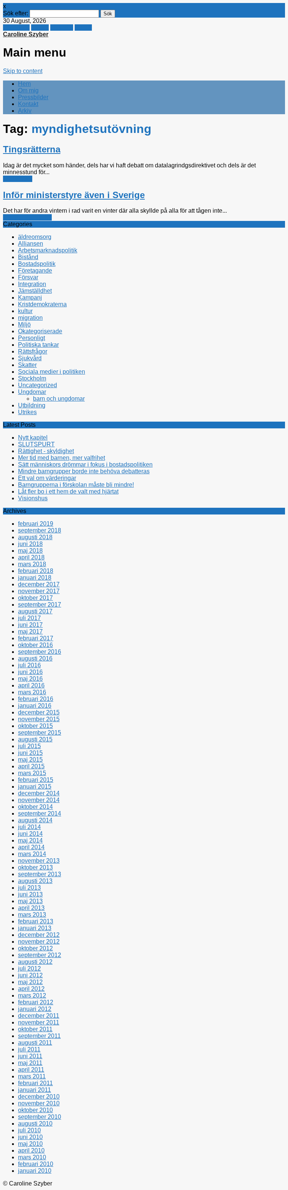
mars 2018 (32, 564)
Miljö (24, 324)
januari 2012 (34, 1009)
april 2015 (31, 766)
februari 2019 (35, 523)
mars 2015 (32, 773)
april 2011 (31, 1069)
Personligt (31, 338)
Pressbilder (33, 97)
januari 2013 (34, 928)
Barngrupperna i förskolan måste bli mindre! (76, 485)
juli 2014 (29, 827)
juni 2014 (30, 834)
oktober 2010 (35, 1110)
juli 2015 (29, 746)
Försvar (28, 277)
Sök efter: (15, 13)
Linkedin (61, 27)
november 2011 (38, 1022)
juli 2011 (29, 1049)
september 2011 (39, 1036)
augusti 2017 (35, 611)
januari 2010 (34, 1171)
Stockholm (32, 378)
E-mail (83, 27)
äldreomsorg (34, 237)
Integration (32, 284)
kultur (25, 311)
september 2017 (39, 604)
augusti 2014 (35, 820)
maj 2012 (30, 982)
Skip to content (22, 71)
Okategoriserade (40, 331)
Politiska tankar (38, 344)
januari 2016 (34, 705)
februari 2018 (35, 571)
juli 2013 (29, 887)
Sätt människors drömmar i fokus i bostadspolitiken (85, 464)
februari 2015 (35, 780)
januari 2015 (34, 786)
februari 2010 (35, 1164)
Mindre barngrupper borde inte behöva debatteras (84, 471)
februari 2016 (35, 699)
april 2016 (31, 685)
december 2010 (39, 1096)
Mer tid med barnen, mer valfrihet (61, 458)
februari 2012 (35, 1002)
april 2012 (31, 989)
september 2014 (39, 813)
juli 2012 (29, 968)
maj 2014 (30, 840)
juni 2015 (30, 753)
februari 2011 (35, 1083)
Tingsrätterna (31, 149)
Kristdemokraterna (27, 217)
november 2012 (39, 941)
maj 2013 (30, 901)
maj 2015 (30, 759)
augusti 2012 (35, 962)
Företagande (35, 270)
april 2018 (31, 557)
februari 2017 (35, 638)
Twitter (40, 27)
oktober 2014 (35, 807)
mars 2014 (32, 854)
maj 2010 (30, 1144)
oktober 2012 (35, 948)
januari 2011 (34, 1090)
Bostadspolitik (37, 264)
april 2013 (31, 908)
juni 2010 (30, 1137)
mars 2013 (32, 914)
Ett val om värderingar (47, 478)
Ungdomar (32, 392)
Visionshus (33, 498)
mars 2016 (32, 692)
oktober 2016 (35, 645)
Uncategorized (37, 385)
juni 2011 (30, 1056)
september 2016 (39, 652)
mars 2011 (32, 1076)
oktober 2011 (35, 1029)
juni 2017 (30, 625)
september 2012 (39, 955)
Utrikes (27, 412)
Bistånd (28, 257)
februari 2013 (35, 921)
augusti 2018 (35, 537)
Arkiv (25, 110)
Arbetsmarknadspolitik (47, 250)
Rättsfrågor (17, 179)
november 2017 (39, 591)
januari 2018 (34, 577)
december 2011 (38, 1016)
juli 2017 (29, 618)
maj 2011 (30, 1063)
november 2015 (39, 719)
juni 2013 (30, 894)
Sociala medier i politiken (51, 371)
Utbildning (31, 405)
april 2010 (31, 1150)
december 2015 (39, 712)
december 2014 (39, 793)
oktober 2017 (35, 598)
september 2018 (39, 530)
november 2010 (39, 1103)
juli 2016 (29, 665)
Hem (24, 84)
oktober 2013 (35, 867)
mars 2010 (32, 1157)
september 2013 (39, 874)
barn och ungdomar (59, 398)
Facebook (16, 27)
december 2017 (39, 584)
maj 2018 (30, 550)
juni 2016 (30, 672)
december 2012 (39, 935)
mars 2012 (32, 995)
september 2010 (39, 1117)
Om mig (28, 90)
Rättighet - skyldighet (46, 451)
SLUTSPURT (36, 444)
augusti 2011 (35, 1042)
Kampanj (30, 297)
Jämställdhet (35, 291)
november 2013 (39, 860)
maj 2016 (30, 679)
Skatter (27, 365)
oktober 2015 (35, 726)
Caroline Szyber (25, 34)
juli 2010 (29, 1130)
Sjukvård (30, 358)
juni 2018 (30, 544)
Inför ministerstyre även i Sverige (74, 195)
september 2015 (39, 732)
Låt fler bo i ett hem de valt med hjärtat (68, 491)
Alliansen (30, 243)
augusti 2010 (35, 1123)
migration (30, 318)
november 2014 (39, 800)
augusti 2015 (35, 739)
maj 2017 (30, 631)
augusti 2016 (35, 658)
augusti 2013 (35, 881)
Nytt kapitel (33, 437)
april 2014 (31, 847)
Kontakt (28, 104)
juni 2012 (30, 975)
